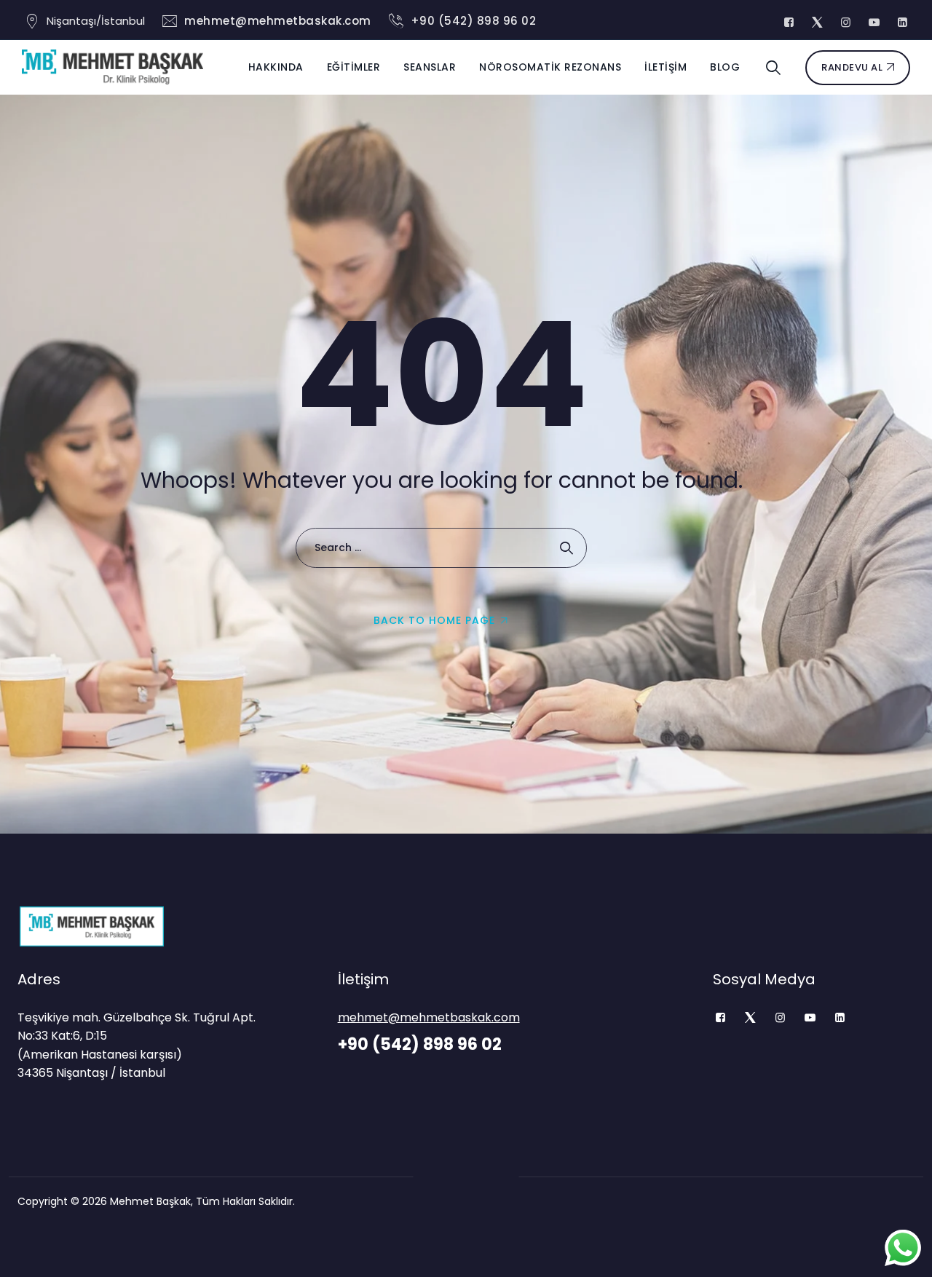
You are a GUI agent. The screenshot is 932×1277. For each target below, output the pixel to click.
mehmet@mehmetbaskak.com (277, 20)
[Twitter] (750, 1018)
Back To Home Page (434, 620)
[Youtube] (810, 1018)
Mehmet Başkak (150, 1201)
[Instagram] (780, 1018)
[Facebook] (720, 1018)
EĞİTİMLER (354, 67)
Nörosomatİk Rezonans (550, 67)
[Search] (773, 68)
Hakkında (276, 67)
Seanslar (429, 67)
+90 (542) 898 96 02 (474, 20)
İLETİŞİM (665, 67)
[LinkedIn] (840, 1018)
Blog (725, 67)
